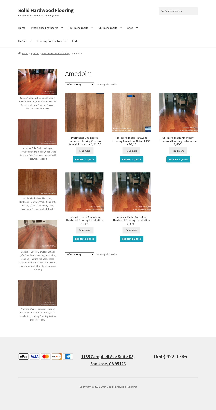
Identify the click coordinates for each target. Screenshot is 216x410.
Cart (74, 41)
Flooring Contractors (49, 41)
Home (21, 27)
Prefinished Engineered (44, 27)
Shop (130, 27)
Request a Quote (84, 159)
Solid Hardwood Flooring (45, 10)
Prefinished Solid (78, 27)
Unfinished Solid (107, 27)
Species (35, 53)
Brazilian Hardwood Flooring (56, 53)
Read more (84, 150)
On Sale (22, 41)
